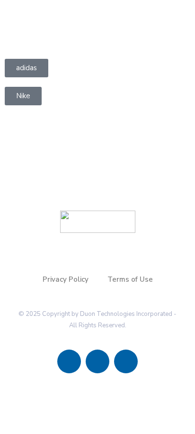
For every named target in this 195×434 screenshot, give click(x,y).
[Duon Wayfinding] (47, 20)
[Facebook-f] (69, 361)
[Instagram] (97, 361)
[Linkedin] (126, 361)
